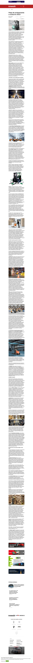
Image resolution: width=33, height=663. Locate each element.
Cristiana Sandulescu (11, 17)
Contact (11, 645)
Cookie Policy (18, 640)
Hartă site (18, 645)
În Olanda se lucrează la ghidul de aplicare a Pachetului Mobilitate (13, 598)
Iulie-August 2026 (16, 647)
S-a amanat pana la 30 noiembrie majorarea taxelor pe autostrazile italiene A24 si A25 (13, 592)
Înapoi (12, 9)
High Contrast (22, 655)
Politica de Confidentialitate (19, 643)
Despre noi (11, 643)
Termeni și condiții (19, 641)
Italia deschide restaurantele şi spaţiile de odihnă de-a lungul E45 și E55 (14, 605)
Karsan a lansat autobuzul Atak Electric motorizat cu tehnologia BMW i (19, 585)
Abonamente (12, 640)
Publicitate (11, 641)
